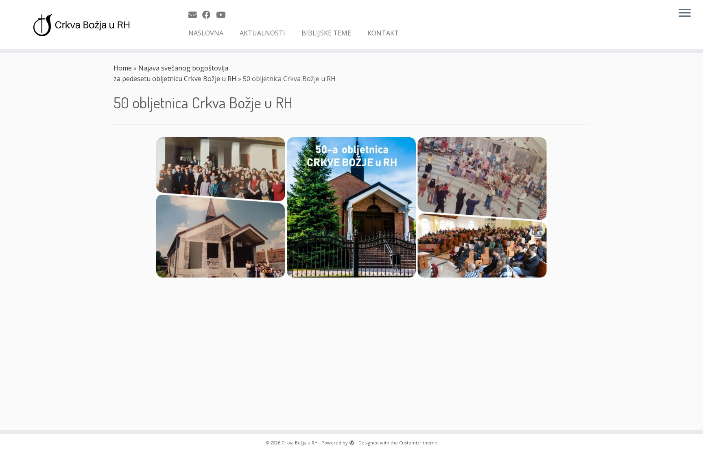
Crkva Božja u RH (300, 443)
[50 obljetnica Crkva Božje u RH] (351, 206)
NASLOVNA (205, 33)
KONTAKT (383, 33)
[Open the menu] (685, 13)
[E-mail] (195, 14)
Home (123, 68)
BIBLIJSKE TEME (326, 33)
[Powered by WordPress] (352, 441)
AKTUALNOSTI (262, 33)
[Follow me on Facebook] (209, 14)
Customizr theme (418, 443)
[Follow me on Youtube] (223, 14)
